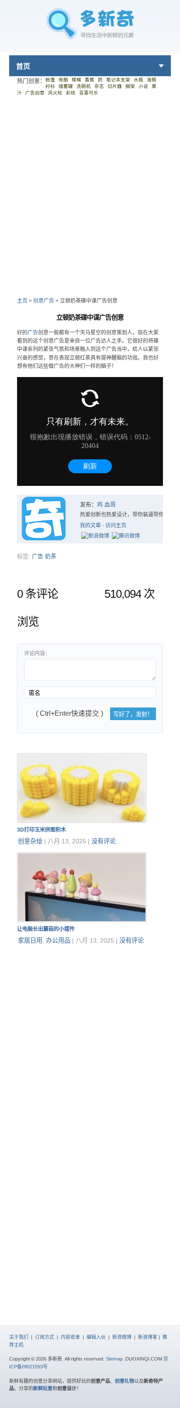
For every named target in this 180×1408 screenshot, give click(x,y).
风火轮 (55, 92)
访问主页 (115, 525)
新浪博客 (147, 1337)
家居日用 (30, 940)
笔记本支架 (118, 79)
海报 (151, 79)
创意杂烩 (30, 841)
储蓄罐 (66, 86)
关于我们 (18, 1337)
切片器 (114, 86)
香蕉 (89, 79)
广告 (33, 333)
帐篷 (50, 79)
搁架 (130, 86)
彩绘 (71, 92)
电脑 (63, 79)
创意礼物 (124, 1381)
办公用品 (58, 940)
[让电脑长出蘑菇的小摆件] (81, 920)
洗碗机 (83, 86)
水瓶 (138, 79)
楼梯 (76, 79)
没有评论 (103, 841)
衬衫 (50, 86)
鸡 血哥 (106, 504)
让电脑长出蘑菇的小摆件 (46, 929)
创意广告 (43, 301)
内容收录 (70, 1337)
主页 (22, 301)
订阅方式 (44, 1337)
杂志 (99, 86)
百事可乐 (88, 92)
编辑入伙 (96, 1337)
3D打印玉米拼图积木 (41, 830)
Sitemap (114, 1358)
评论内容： (37, 653)
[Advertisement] (90, 196)
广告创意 (35, 92)
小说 (143, 86)
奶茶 (50, 556)
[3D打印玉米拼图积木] (81, 821)
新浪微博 (122, 1337)
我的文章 (90, 525)
